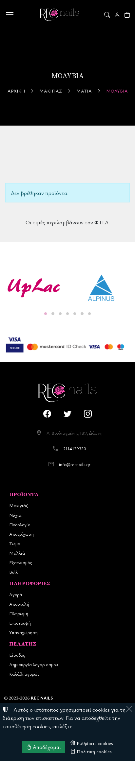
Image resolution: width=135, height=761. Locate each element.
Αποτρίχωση (21, 534)
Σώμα (14, 543)
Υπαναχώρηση (23, 632)
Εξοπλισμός (20, 562)
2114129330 (74, 448)
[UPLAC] (33, 288)
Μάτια (84, 91)
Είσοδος (17, 655)
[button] (107, 14)
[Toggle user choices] (118, 15)
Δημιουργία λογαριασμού (33, 664)
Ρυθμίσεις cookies (94, 743)
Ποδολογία (19, 524)
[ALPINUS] (101, 288)
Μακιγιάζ (50, 91)
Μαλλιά (17, 553)
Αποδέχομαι (46, 747)
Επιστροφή (20, 623)
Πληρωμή (18, 613)
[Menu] (9, 15)
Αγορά (15, 594)
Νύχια (15, 515)
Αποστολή (19, 604)
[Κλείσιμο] (129, 709)
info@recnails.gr (74, 464)
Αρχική (16, 91)
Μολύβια (117, 91)
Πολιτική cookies (93, 751)
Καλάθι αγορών (24, 674)
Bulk (13, 572)
